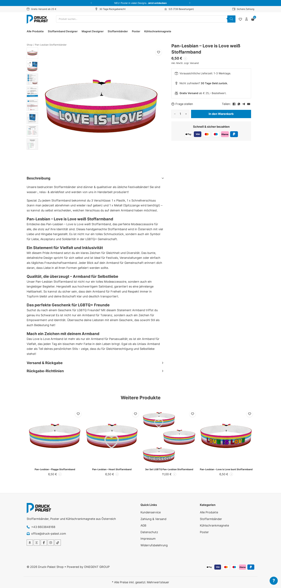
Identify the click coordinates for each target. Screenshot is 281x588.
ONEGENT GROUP (97, 567)
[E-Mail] (248, 104)
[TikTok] (58, 542)
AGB (143, 525)
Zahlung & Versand (153, 519)
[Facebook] (234, 104)
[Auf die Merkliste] (158, 52)
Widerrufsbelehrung (154, 545)
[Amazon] (30, 542)
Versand (194, 62)
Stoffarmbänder (118, 31)
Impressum (148, 538)
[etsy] (37, 542)
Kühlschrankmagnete (157, 31)
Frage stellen (184, 104)
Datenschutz (149, 532)
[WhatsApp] (238, 104)
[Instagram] (51, 542)
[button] (95, 178)
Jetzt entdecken (157, 3)
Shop (30, 44)
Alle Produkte (35, 31)
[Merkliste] (240, 19)
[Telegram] (243, 104)
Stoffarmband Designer (63, 31)
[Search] (231, 19)
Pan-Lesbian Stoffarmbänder (51, 44)
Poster (136, 31)
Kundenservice (150, 512)
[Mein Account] (246, 19)
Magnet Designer (93, 31)
